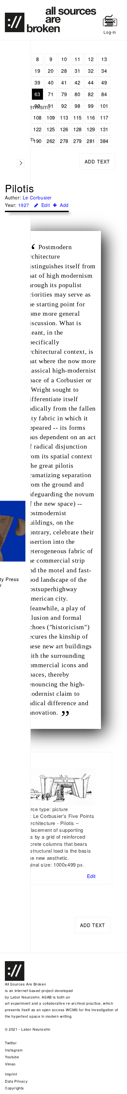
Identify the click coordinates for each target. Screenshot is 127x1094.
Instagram (13, 1049)
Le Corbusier (37, 197)
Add (63, 205)
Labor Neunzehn (24, 996)
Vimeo (10, 1063)
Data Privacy (16, 1081)
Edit (45, 205)
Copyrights (14, 1087)
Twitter (11, 1042)
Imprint (11, 1073)
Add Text (97, 161)
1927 (23, 205)
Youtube (12, 1056)
